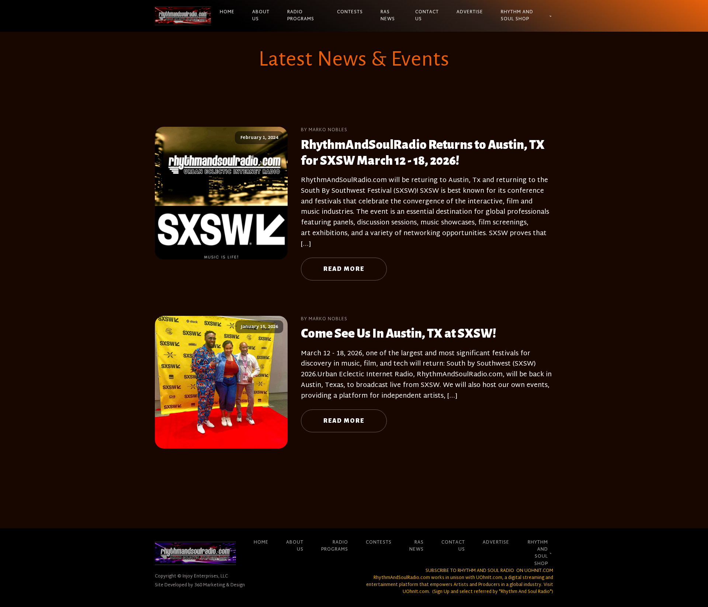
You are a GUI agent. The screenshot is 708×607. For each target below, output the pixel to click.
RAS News (388, 15)
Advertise (470, 12)
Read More (343, 269)
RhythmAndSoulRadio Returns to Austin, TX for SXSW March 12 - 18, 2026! (423, 152)
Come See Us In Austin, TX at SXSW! (398, 333)
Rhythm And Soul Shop (517, 15)
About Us (261, 15)
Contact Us (427, 15)
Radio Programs (300, 15)
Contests (350, 12)
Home (227, 12)
